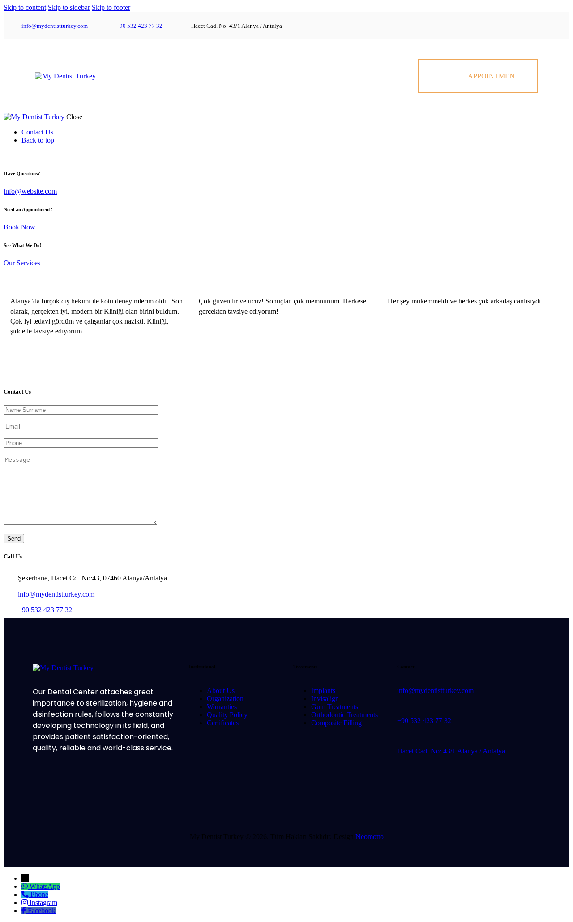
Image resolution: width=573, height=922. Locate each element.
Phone (39, 894)
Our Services (22, 263)
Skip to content (25, 7)
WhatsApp (45, 886)
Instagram (43, 902)
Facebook (42, 910)
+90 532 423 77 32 (45, 610)
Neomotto (369, 836)
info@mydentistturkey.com (56, 594)
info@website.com (30, 191)
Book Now (19, 227)
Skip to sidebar (69, 7)
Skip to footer (111, 7)
